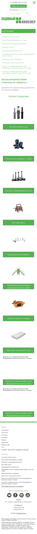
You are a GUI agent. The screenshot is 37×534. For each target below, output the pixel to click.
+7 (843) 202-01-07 (18, 509)
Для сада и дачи (8, 47)
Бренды (3, 440)
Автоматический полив (10, 37)
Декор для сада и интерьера (12, 59)
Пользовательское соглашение (12, 486)
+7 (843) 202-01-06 (19, 2)
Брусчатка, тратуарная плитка (13, 63)
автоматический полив (24, 519)
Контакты (4, 435)
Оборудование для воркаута (12, 51)
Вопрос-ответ (5, 445)
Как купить (4, 432)
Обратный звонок (19, 6)
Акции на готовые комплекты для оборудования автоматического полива (16, 67)
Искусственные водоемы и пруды (14, 40)
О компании (5, 430)
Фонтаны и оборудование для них (14, 44)
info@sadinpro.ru (21, 513)
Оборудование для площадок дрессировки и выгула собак (18, 55)
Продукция (4, 442)
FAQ (2, 447)
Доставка (4, 437)
